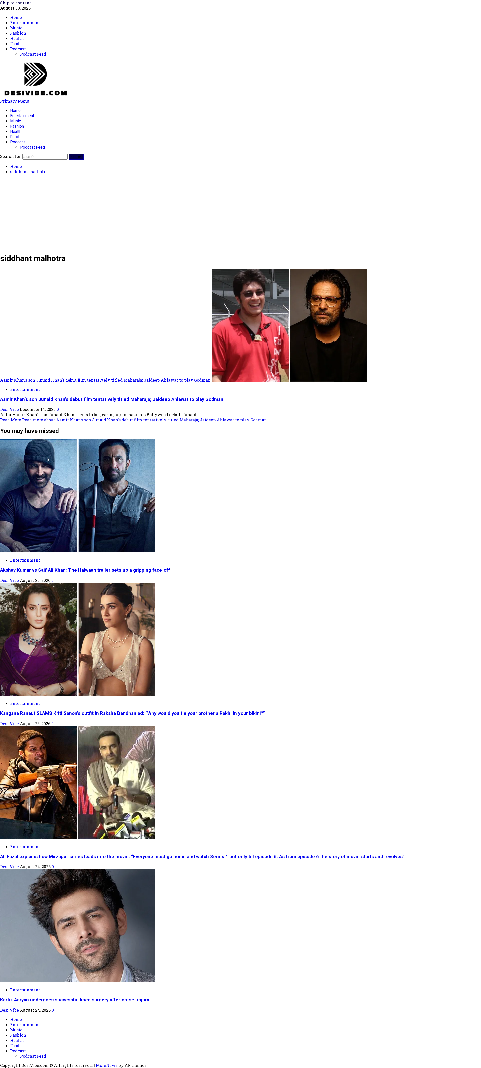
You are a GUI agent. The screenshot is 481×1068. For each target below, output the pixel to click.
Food (14, 136)
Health (15, 131)
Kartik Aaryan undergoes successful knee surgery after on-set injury (74, 1000)
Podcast (17, 142)
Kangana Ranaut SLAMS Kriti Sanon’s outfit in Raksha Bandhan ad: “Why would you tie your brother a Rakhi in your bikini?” (132, 713)
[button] (14, 101)
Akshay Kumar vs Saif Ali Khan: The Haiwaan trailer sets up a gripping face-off (85, 570)
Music (15, 121)
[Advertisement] (240, 213)
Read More (133, 419)
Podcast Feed (32, 147)
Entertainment (22, 115)
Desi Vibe (10, 409)
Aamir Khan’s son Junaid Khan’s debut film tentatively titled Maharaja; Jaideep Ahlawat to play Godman (105, 380)
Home (15, 110)
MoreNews (106, 1065)
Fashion (17, 126)
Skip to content (15, 2)
